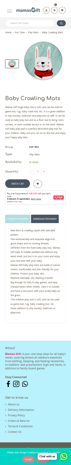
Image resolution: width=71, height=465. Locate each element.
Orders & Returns (18, 420)
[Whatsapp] (25, 384)
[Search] (61, 23)
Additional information (45, 218)
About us (13, 404)
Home (8, 32)
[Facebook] (8, 384)
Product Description (17, 218)
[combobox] (29, 23)
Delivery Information (21, 410)
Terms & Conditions (20, 426)
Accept (28, 459)
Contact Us (14, 431)
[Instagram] (16, 384)
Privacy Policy (16, 415)
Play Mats (33, 32)
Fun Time (20, 32)
